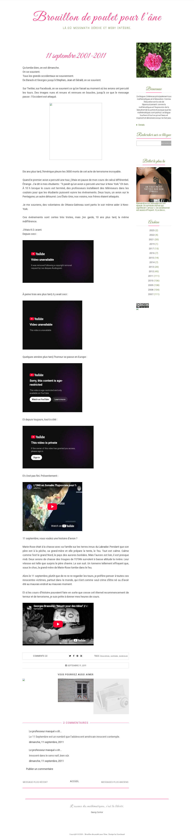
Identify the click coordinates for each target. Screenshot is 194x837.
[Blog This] (81, 655)
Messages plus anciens (115, 782)
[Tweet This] (70, 655)
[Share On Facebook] (73, 655)
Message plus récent (35, 782)
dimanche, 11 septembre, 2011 (46, 742)
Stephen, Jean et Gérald (69, 80)
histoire (114, 656)
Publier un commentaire (39, 768)
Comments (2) (40, 655)
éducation (104, 656)
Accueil (74, 781)
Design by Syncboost (117, 834)
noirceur (123, 656)
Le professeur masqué (42, 731)
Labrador (104, 546)
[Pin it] (77, 655)
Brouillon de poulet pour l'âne (96, 834)
